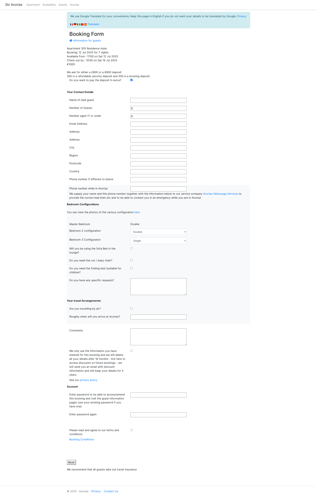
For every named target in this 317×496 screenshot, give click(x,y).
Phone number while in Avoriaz (88, 188)
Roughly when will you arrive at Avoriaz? (94, 316)
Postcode (75, 163)
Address (74, 131)
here (137, 212)
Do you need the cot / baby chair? (90, 260)
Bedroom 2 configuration (85, 230)
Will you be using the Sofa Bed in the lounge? (92, 250)
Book (71, 462)
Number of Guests (80, 107)
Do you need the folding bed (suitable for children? (95, 270)
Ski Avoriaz (13, 5)
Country (74, 171)
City (71, 147)
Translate (93, 24)
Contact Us (111, 491)
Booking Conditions (81, 439)
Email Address (78, 123)
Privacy (241, 16)
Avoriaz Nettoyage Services (220, 193)
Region (73, 155)
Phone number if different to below (91, 179)
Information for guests (86, 40)
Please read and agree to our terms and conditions (94, 432)
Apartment (33, 4)
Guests (63, 4)
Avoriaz (74, 4)
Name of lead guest (81, 100)
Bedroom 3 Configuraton (85, 239)
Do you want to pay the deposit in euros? (95, 80)
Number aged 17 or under (85, 115)
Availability (49, 4)
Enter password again (83, 414)
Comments (76, 330)
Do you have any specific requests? (91, 280)
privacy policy (88, 380)
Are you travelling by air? (85, 308)
